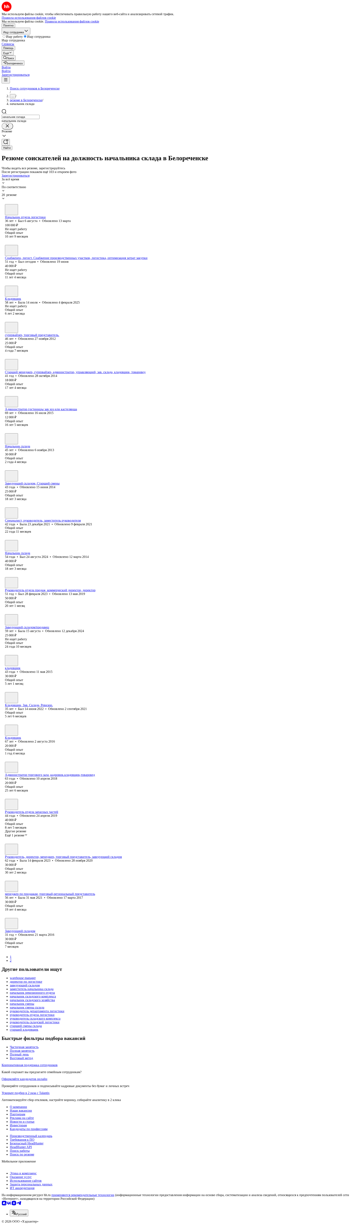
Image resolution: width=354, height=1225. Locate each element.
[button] (6, 67)
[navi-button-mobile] (6, 80)
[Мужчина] (11, 209)
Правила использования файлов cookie (72, 21)
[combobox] (21, 117)
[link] (9, 57)
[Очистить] (7, 126)
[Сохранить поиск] (6, 142)
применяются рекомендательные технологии (82, 1195)
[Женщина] (11, 291)
